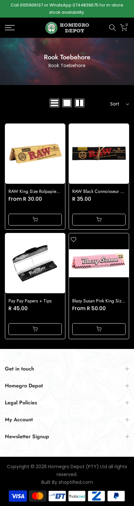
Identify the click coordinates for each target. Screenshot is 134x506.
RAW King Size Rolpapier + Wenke (42, 191)
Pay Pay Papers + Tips (30, 300)
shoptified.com (76, 482)
